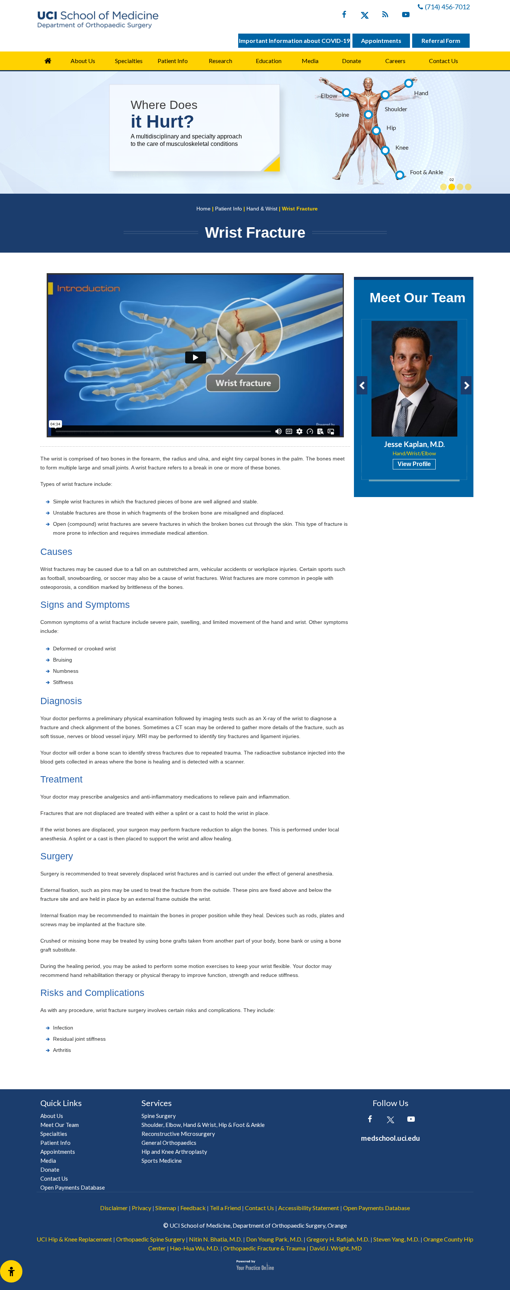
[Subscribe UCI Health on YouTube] (410, 1120)
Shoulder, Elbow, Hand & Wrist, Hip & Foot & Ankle (203, 1124)
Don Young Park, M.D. (274, 1239)
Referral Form (441, 40)
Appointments (381, 40)
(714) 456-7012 (447, 7)
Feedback (193, 1207)
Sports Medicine (162, 1160)
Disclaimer (114, 1207)
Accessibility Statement (308, 1207)
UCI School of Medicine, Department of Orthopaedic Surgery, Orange (258, 1225)
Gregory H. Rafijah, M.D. (338, 1239)
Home (48, 60)
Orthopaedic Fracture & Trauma (264, 1248)
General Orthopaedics (169, 1142)
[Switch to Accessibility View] (11, 1271)
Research (220, 60)
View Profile (414, 464)
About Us (83, 60)
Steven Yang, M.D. (396, 1239)
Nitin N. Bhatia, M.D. (215, 1239)
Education (269, 60)
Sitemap (165, 1207)
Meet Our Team (418, 297)
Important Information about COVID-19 (294, 40)
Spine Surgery (159, 1115)
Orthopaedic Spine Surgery (150, 1239)
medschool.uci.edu (390, 1138)
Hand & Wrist (261, 209)
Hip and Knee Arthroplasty (174, 1151)
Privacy (141, 1207)
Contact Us (443, 60)
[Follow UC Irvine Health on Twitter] (364, 16)
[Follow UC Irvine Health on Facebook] (344, 16)
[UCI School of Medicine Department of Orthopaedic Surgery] (98, 19)
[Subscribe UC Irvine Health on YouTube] (405, 16)
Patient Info (228, 209)
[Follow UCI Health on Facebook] (369, 1120)
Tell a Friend (225, 1207)
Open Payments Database (72, 1187)
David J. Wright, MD (336, 1248)
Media (310, 60)
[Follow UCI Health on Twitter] (390, 1120)
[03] (460, 187)
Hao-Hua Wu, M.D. (194, 1248)
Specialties (129, 60)
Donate (351, 60)
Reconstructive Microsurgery (178, 1133)
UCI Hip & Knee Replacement (74, 1239)
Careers (395, 60)
